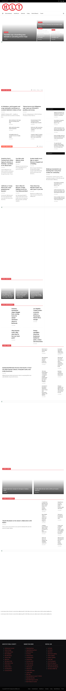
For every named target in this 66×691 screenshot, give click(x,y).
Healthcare (16, 13)
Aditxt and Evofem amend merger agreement (14, 128)
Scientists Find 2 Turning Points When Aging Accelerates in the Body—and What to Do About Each (7, 162)
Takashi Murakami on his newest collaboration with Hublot (17, 521)
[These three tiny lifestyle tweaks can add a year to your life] (36, 180)
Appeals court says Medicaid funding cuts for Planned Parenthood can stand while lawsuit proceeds (43, 34)
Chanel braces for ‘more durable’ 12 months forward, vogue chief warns (61, 505)
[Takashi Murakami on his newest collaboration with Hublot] (17, 510)
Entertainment (8, 13)
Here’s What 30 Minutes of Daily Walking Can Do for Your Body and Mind (21, 188)
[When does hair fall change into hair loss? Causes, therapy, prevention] (53, 539)
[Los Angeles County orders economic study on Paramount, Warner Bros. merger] (27, 310)
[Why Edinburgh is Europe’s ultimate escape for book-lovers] (37, 359)
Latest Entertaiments (7, 304)
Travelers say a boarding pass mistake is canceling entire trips (15, 36)
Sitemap (16, 1)
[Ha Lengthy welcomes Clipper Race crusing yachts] (53, 350)
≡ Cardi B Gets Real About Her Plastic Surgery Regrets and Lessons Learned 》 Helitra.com (45, 506)
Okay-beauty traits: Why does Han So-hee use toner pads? (16, 334)
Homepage (12, 1)
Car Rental (50, 650)
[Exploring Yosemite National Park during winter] (53, 372)
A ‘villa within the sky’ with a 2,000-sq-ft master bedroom (47, 489)
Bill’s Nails (28, 674)
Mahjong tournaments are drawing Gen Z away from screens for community (59, 114)
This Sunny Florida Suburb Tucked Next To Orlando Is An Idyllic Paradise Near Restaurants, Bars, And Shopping (44, 376)
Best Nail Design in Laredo (32, 679)
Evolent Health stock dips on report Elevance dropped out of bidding (36, 161)
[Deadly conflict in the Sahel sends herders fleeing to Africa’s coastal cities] (22, 290)
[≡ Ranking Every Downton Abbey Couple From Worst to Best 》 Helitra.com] (37, 527)
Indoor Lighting (51, 655)
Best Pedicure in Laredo (31, 681)
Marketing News (30, 648)
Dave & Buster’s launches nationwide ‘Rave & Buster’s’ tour (59, 122)
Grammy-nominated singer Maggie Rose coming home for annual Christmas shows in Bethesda (16, 316)
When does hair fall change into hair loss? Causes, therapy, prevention (61, 541)
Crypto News (8, 665)
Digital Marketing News (31, 650)
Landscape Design (9, 652)
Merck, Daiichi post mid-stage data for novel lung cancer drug (15, 121)
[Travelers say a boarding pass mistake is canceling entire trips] (19, 28)
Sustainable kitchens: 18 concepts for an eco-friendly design (14, 136)
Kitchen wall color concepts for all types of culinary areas (15, 489)
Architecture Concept (9, 648)
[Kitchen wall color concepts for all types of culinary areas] (17, 483)
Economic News (8, 670)
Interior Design (8, 650)
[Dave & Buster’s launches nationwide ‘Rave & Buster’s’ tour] (49, 122)
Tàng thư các (29, 668)
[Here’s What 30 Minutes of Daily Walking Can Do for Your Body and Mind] (22, 180)
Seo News (28, 653)
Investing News (8, 668)
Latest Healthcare (7, 146)
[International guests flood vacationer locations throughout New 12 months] (26, 121)
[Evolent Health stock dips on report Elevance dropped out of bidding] (36, 153)
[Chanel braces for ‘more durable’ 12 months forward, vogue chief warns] (53, 503)
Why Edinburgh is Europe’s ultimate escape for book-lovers (45, 360)
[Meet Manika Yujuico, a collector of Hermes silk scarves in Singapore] (37, 516)
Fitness (38, 89)
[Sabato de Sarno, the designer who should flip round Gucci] (37, 539)
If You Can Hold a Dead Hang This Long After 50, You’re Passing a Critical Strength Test (57, 34)
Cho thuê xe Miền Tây (52, 668)
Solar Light (50, 659)
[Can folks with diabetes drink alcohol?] (22, 153)
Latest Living (6, 468)
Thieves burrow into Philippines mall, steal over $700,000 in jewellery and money (32, 108)
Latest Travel (6, 345)
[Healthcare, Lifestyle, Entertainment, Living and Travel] (12, 7)
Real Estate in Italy (9, 663)
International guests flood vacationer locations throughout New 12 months (36, 121)
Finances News (8, 666)
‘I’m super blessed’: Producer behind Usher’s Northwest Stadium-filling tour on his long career (59, 145)
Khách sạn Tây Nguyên (53, 665)
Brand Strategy (29, 652)
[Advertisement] (40, 7)
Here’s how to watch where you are (44, 350)
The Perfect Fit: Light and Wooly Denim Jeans (60, 516)
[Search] (63, 13)
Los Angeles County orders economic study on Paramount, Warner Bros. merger (37, 314)
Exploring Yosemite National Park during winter (60, 373)
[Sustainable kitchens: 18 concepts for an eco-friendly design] (4, 136)
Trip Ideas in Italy (8, 661)
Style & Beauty (35, 13)
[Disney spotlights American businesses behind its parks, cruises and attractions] (27, 332)
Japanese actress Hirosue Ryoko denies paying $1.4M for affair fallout (36, 295)
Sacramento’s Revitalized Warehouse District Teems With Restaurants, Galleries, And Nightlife (45, 390)
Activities (6, 32)
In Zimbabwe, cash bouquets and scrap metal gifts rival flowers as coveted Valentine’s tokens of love (11, 108)
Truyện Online (29, 672)
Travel (41, 13)
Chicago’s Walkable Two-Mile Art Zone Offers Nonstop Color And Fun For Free (61, 389)
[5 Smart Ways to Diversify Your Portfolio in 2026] (50, 22)
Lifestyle (23, 13)
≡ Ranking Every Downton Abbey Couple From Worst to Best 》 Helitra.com (45, 529)
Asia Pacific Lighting (52, 653)
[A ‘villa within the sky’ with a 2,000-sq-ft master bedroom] (49, 483)
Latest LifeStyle (6, 278)
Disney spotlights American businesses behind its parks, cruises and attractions (38, 336)
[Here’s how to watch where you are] (37, 350)
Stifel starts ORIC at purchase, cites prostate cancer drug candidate (36, 129)
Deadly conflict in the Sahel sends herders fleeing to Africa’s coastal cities (21, 295)
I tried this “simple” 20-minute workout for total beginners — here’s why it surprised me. (37, 136)
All (31, 89)
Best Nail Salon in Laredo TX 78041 (34, 676)
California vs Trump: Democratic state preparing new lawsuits (7, 188)
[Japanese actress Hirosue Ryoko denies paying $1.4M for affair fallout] (36, 290)
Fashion (34, 89)
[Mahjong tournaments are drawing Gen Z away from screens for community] (49, 114)
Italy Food (7, 659)
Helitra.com (17, 688)
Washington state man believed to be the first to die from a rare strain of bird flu (7, 295)
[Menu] (2, 13)
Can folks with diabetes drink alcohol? (20, 160)
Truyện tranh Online (30, 670)
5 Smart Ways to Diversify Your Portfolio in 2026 (50, 24)
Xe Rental (50, 648)
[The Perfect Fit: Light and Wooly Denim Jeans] (53, 516)
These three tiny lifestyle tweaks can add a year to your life (36, 187)
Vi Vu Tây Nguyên (52, 661)
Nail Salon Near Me (30, 678)
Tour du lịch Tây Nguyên (53, 666)
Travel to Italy (8, 657)
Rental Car (50, 652)
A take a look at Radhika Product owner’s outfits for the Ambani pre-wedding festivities (61, 529)
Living (28, 13)
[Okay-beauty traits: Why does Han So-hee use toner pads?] (5, 332)
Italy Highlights (8, 653)
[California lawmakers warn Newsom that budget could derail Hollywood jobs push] (49, 129)
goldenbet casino (55, 613)
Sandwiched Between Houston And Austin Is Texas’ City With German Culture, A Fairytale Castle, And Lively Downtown (17, 369)
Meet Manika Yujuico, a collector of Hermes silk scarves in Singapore (44, 518)
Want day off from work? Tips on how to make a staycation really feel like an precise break (60, 362)
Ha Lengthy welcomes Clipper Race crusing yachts (60, 351)
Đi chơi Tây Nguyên (52, 663)
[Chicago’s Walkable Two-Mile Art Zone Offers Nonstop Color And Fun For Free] (53, 387)
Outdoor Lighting (51, 657)
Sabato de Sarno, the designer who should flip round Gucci (44, 540)
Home (29, 688)
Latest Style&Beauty (8, 498)
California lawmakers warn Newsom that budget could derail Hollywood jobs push (59, 129)
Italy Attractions (8, 655)
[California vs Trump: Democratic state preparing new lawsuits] (7, 180)
